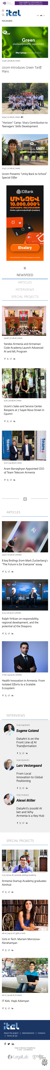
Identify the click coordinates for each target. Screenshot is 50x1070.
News (18, 61)
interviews (25, 289)
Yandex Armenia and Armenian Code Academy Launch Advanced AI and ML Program (23, 348)
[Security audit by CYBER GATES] (39, 1057)
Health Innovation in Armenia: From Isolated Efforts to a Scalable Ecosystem (23, 684)
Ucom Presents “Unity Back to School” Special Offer (24, 176)
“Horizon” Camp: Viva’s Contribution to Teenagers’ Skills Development (25, 125)
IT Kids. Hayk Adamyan (15, 1001)
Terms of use (12, 1036)
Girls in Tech (20, 933)
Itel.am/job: (7, 21)
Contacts (41, 1033)
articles (25, 282)
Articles (19, 555)
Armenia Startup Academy (25, 875)
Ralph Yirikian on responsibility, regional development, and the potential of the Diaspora (20, 623)
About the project (11, 1033)
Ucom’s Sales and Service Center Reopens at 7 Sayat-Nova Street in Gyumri (24, 410)
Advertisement (28, 1033)
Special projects (25, 296)
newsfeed (25, 275)
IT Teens (19, 995)
